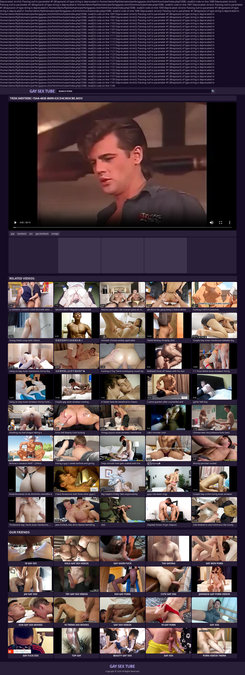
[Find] (213, 91)
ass (30, 233)
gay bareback (42, 233)
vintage (55, 233)
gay (12, 233)
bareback (21, 233)
